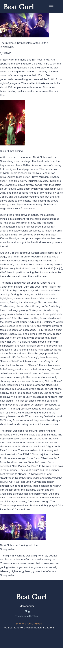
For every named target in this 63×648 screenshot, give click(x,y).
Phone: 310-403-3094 (29, 623)
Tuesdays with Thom (27, 616)
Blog (27, 611)
